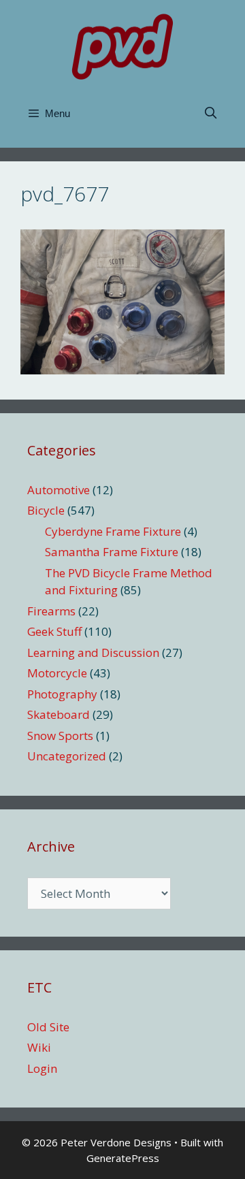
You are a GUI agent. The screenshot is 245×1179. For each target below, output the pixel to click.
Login (42, 1068)
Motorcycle (57, 673)
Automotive (58, 490)
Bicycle (46, 510)
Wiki (39, 1047)
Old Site (48, 1027)
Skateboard (58, 714)
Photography (62, 694)
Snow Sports (60, 735)
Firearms (51, 611)
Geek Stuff (54, 631)
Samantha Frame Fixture (111, 552)
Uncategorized (66, 756)
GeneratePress (122, 1158)
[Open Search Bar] (210, 113)
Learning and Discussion (93, 652)
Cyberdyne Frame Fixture (113, 531)
